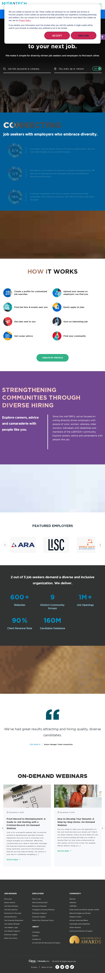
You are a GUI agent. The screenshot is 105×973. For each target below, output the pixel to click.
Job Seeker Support (12, 931)
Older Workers (75, 927)
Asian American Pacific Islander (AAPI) (84, 909)
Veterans (72, 902)
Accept (57, 35)
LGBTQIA (73, 906)
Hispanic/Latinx (75, 917)
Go (95, 68)
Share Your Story (10, 938)
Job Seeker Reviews (12, 924)
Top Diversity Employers (13, 920)
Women (72, 899)
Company (36, 932)
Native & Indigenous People (80, 913)
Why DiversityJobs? (40, 902)
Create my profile (52, 358)
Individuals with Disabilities (79, 924)
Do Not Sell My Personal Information (46, 943)
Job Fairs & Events (11, 906)
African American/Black (78, 920)
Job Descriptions (11, 909)
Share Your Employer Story (43, 920)
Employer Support (39, 913)
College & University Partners (43, 909)
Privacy (34, 967)
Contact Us (36, 939)
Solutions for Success (12, 913)
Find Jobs (8, 899)
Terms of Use (46, 967)
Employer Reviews (39, 906)
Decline (83, 35)
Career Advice (9, 902)
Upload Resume (10, 917)
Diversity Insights (10, 934)
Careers (35, 936)
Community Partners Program (81, 931)
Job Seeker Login (11, 927)
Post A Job (36, 899)
